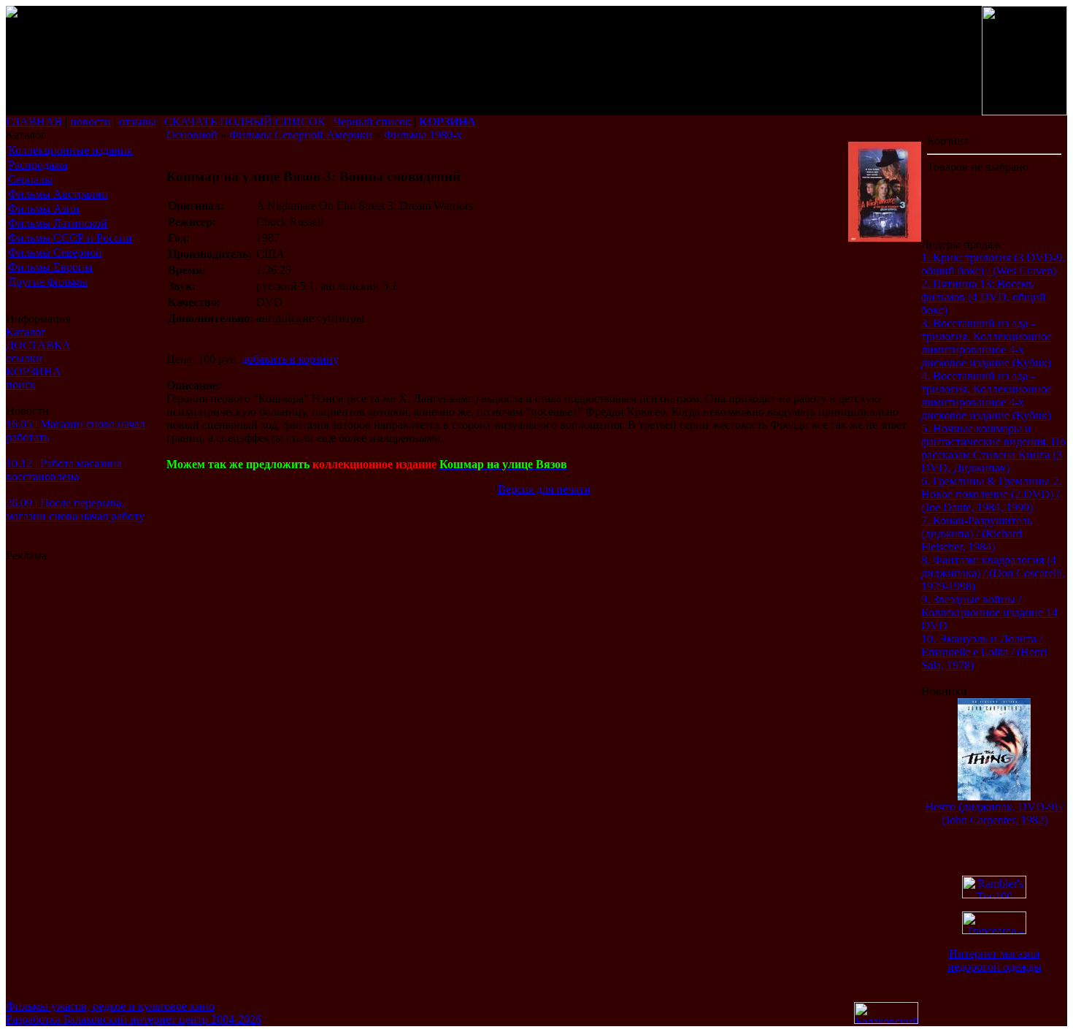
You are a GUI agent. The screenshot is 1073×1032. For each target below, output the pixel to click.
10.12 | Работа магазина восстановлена (64, 470)
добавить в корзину (290, 359)
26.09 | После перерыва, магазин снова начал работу (75, 509)
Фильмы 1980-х (423, 135)
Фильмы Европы (50, 267)
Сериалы (30, 179)
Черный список (372, 121)
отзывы (137, 121)
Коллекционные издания (70, 150)
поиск (21, 384)
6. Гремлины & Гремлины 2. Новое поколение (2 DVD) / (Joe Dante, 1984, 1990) (991, 494)
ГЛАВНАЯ (34, 121)
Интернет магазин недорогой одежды (994, 960)
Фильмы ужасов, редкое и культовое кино (110, 1006)
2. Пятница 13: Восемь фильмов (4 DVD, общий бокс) (983, 297)
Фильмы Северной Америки (300, 135)
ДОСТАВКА (38, 345)
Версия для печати (544, 489)
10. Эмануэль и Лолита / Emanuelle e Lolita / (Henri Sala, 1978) (984, 651)
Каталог (26, 332)
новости (90, 121)
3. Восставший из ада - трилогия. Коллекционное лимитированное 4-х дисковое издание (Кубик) (986, 343)
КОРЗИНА (33, 371)
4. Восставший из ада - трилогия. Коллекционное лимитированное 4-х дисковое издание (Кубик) (986, 395)
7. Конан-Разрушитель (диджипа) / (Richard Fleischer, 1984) (976, 533)
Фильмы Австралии (58, 194)
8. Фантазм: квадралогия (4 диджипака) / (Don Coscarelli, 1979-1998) (993, 573)
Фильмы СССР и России (70, 238)
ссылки (24, 358)
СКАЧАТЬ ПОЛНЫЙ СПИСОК (245, 121)
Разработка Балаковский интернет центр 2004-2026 (133, 1019)
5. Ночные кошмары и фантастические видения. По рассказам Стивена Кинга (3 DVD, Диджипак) (993, 448)
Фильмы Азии (44, 208)
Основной (192, 135)
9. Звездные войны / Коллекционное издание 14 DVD (989, 612)
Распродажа (37, 164)
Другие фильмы (48, 281)
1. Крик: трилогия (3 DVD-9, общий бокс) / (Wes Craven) (993, 264)
